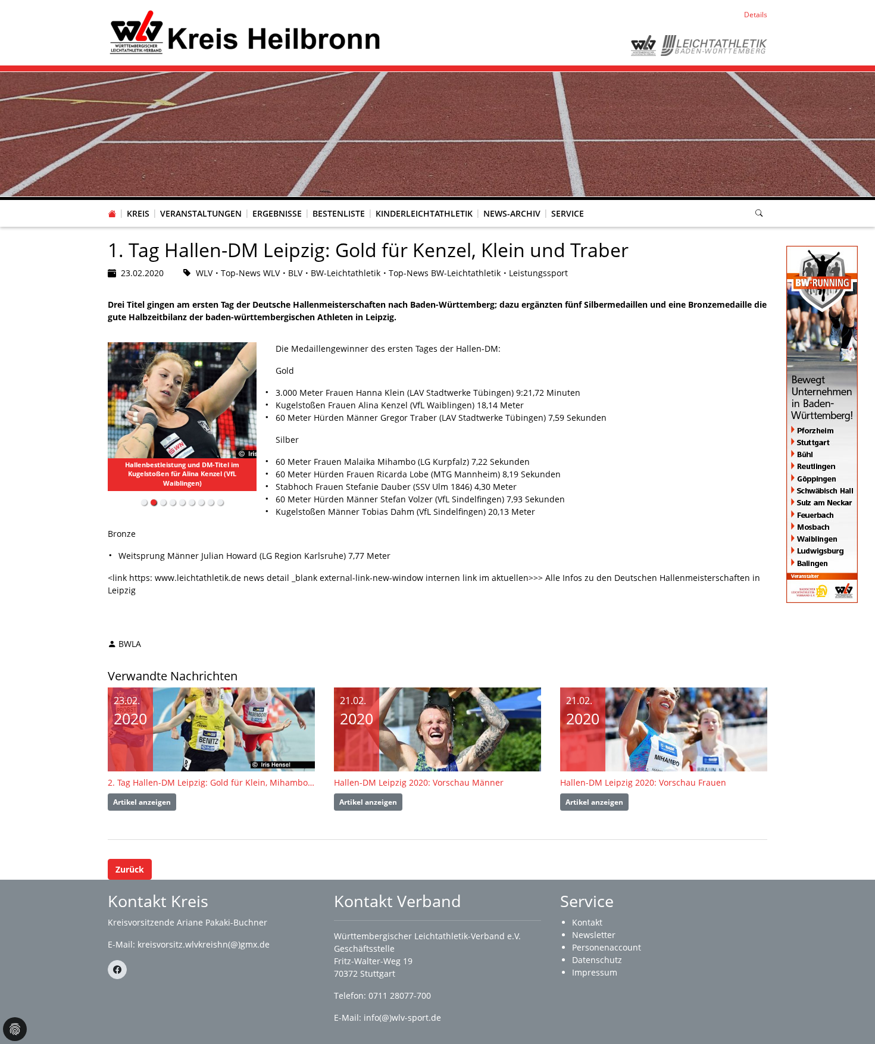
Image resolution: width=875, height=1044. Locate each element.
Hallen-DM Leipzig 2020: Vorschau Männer (419, 782)
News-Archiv (511, 213)
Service (567, 213)
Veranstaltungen (201, 213)
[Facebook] (117, 969)
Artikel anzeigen (142, 802)
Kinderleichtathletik (424, 213)
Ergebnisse (277, 213)
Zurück (129, 869)
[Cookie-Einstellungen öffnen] (15, 1029)
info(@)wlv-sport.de (402, 1017)
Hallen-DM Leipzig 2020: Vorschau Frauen (643, 782)
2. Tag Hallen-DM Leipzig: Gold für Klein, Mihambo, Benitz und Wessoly (211, 782)
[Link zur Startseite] (245, 31)
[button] (138, 202)
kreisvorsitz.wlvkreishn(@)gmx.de (204, 944)
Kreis (138, 213)
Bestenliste (338, 213)
